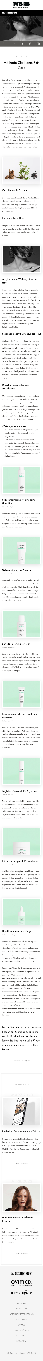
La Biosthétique (21, 1330)
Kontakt (21, 1303)
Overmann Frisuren (17, 1353)
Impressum (21, 1309)
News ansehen (21, 1163)
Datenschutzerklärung (21, 1314)
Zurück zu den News (21, 1060)
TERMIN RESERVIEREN (10, 13)
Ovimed (21, 1325)
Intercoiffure (21, 1319)
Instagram (21, 1341)
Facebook (21, 1336)
